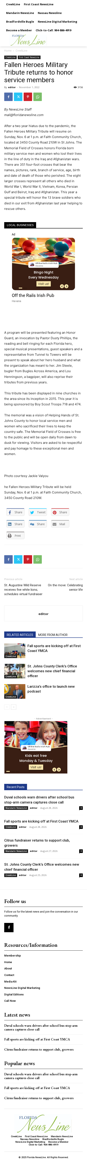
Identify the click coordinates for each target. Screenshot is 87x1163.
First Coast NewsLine (29, 57)
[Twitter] (18, 97)
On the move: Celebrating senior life (65, 587)
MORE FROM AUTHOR (53, 635)
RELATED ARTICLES (20, 635)
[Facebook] (8, 97)
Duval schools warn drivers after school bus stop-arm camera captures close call (40, 1027)
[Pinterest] (28, 97)
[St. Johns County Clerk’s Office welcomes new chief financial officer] (14, 671)
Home (8, 50)
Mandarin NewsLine (16, 807)
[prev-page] (7, 707)
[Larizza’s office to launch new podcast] (14, 691)
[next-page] (13, 707)
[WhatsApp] (37, 97)
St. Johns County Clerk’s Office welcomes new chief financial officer (52, 671)
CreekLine (21, 50)
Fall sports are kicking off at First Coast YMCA (41, 821)
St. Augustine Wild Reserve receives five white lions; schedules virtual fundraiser (23, 589)
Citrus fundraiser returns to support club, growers (38, 1049)
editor (12, 87)
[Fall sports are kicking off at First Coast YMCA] (14, 651)
